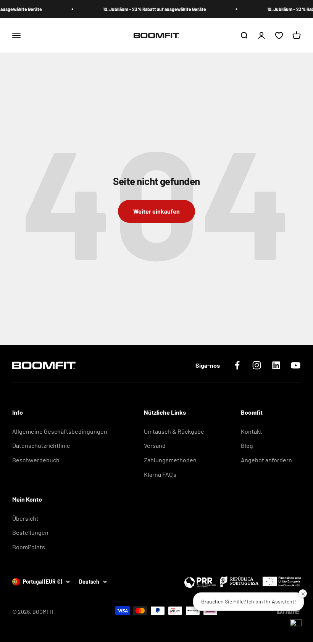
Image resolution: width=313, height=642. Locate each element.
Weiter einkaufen (156, 211)
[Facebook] (237, 365)
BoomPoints (28, 546)
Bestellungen (30, 532)
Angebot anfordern (266, 459)
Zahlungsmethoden (170, 459)
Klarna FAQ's (160, 474)
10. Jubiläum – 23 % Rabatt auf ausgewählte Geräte (150, 9)
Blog (247, 445)
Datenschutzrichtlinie (41, 445)
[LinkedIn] (276, 365)
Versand (155, 445)
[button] (296, 625)
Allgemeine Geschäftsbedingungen (59, 431)
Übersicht (25, 518)
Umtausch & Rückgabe (174, 431)
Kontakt (251, 431)
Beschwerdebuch (36, 459)
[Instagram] (257, 365)
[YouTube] (295, 365)
